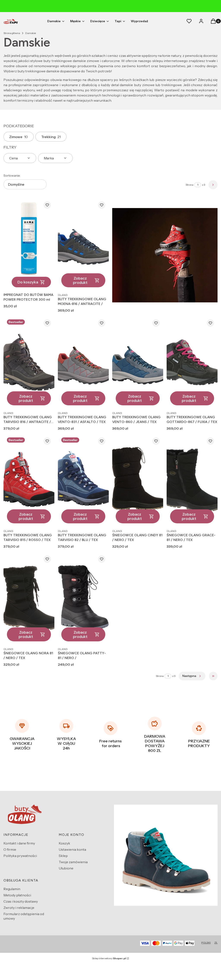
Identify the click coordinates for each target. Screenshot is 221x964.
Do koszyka (27, 282)
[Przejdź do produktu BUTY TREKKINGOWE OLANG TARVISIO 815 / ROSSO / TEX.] (28, 480)
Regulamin (11, 889)
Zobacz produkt (80, 280)
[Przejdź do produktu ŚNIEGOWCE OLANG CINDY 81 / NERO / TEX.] (137, 480)
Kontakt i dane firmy (19, 843)
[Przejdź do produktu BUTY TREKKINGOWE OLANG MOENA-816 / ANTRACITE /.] (83, 244)
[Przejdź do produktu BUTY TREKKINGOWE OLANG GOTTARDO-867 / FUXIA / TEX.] (192, 362)
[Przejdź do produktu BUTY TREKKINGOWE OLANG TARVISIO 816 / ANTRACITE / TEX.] (28, 362)
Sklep (63, 856)
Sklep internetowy (109, 958)
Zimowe (18, 137)
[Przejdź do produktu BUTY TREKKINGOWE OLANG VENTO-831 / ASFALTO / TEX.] (83, 362)
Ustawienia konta (72, 849)
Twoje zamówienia (73, 862)
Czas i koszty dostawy (20, 901)
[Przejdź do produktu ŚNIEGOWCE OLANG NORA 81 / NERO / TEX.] (28, 598)
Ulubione (66, 868)
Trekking (51, 137)
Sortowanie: (12, 175)
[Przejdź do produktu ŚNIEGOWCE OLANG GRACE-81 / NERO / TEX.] (192, 480)
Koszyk (64, 843)
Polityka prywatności (20, 856)
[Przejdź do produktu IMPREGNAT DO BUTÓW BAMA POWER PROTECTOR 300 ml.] (28, 244)
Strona (189, 184)
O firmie (9, 849)
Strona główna (11, 33)
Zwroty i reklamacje (18, 907)
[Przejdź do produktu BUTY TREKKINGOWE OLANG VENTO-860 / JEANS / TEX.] (137, 362)
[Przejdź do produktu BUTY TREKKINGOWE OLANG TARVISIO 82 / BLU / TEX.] (83, 480)
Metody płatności (17, 895)
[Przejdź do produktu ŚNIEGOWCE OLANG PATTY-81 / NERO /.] (83, 598)
